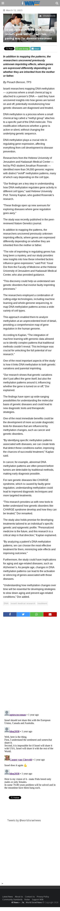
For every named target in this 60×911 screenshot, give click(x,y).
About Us (19, 897)
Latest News (7, 897)
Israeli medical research (23, 603)
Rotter (27, 899)
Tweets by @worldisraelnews (24, 820)
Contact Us (30, 897)
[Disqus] (30, 662)
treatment (42, 603)
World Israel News (34, 902)
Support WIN (37, 899)
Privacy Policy (43, 897)
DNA (6, 603)
